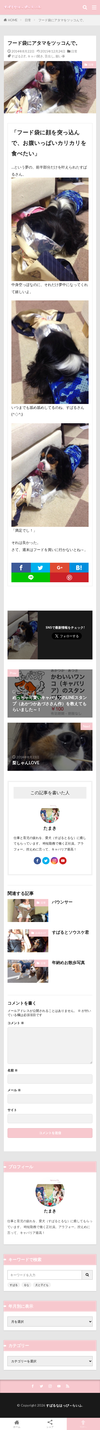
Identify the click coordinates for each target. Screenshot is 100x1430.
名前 (13, 1070)
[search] (87, 1275)
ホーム (16, 1426)
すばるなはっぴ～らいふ (64, 1405)
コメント (16, 1023)
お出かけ (40, 932)
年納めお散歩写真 (68, 962)
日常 (28, 20)
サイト (12, 1110)
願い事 (60, 56)
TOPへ (83, 1426)
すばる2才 (18, 56)
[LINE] (30, 577)
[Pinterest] (69, 577)
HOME (12, 20)
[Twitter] (40, 567)
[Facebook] (21, 567)
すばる (14, 1284)
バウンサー (62, 902)
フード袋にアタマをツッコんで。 (62, 20)
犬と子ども (42, 1284)
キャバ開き (35, 56)
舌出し (49, 56)
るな (26, 1284)
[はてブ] (79, 567)
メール (14, 1090)
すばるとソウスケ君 (70, 932)
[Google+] (59, 567)
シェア (50, 1426)
